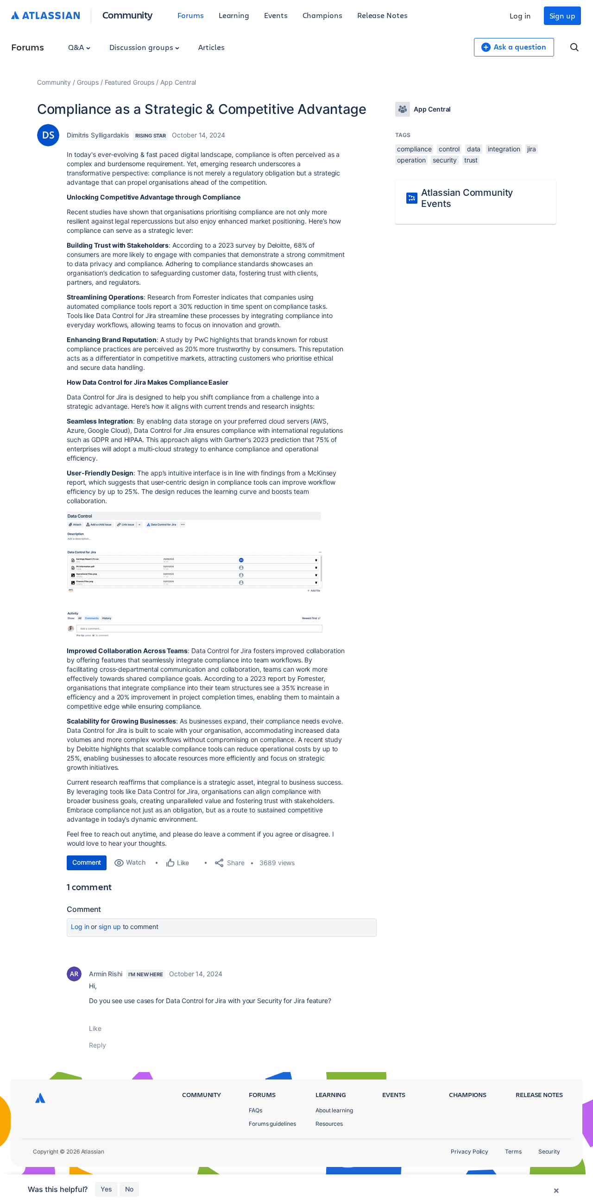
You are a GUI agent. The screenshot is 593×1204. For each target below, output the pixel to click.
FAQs (255, 1110)
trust (471, 160)
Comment (86, 862)
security (444, 160)
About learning (334, 1110)
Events (276, 15)
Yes (106, 1189)
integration (504, 149)
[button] (197, 574)
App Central (178, 82)
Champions (322, 15)
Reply (97, 1045)
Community (127, 14)
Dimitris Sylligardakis (98, 135)
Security (549, 1151)
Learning (234, 15)
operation (411, 160)
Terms (513, 1151)
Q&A (77, 47)
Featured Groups (130, 82)
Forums (190, 15)
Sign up (562, 15)
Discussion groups (142, 47)
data (474, 149)
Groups (88, 82)
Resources (329, 1123)
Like (95, 1028)
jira (531, 149)
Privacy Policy (469, 1151)
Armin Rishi (105, 974)
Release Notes (382, 15)
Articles (211, 47)
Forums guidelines (272, 1123)
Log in (520, 15)
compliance (414, 149)
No (129, 1189)
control (449, 149)
